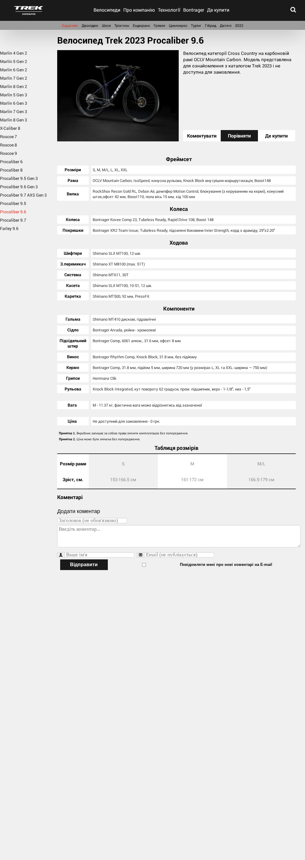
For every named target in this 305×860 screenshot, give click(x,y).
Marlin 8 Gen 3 (13, 120)
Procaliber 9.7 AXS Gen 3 (23, 195)
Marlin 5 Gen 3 (13, 95)
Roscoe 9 (8, 153)
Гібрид (210, 25)
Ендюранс (141, 25)
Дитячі (225, 25)
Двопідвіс (90, 25)
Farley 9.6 (9, 228)
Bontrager (193, 10)
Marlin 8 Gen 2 (13, 86)
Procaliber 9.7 (13, 220)
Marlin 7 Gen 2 (13, 78)
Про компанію (139, 10)
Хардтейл (70, 25)
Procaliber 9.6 (13, 211)
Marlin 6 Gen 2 (13, 69)
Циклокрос (178, 25)
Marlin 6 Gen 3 (13, 103)
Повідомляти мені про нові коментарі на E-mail (226, 564)
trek (29, 10)
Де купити (218, 10)
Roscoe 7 (8, 136)
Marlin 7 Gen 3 (13, 111)
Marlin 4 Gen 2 (13, 53)
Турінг (196, 25)
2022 (239, 25)
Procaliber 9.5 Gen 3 (19, 178)
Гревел (159, 25)
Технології (169, 10)
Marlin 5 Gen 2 (13, 61)
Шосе (106, 25)
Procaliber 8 (11, 170)
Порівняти (239, 135)
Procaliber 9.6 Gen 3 (19, 186)
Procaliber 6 (11, 161)
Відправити (84, 564)
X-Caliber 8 (10, 128)
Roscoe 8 (8, 145)
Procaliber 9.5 (13, 203)
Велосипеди (107, 10)
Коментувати (202, 135)
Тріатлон (121, 25)
